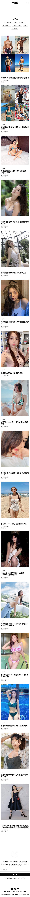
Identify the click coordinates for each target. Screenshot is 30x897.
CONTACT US (23, 891)
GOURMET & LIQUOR (17, 25)
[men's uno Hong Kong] (14, 3)
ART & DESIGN (22, 22)
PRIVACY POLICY (7, 891)
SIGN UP (15, 874)
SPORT (25, 25)
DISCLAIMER (16, 891)
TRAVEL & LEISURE (6, 25)
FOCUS (15, 22)
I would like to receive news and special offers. (16, 878)
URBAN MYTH (14, 28)
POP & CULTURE (8, 22)
